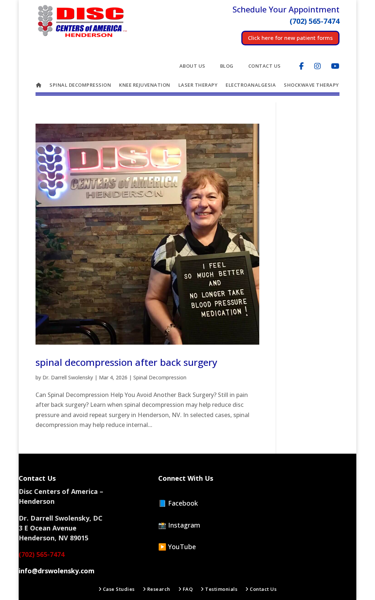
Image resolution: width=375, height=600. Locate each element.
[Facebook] (301, 66)
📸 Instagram (179, 525)
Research (158, 589)
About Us (192, 66)
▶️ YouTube (177, 546)
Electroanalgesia (251, 85)
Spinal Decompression (80, 85)
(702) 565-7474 (41, 554)
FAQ (187, 589)
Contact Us (264, 66)
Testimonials (220, 589)
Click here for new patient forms (290, 37)
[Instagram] (317, 66)
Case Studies (118, 589)
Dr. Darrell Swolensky (67, 377)
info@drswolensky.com (56, 570)
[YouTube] (335, 66)
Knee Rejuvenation (144, 85)
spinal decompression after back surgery (126, 362)
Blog (227, 66)
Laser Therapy (198, 85)
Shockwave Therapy (311, 85)
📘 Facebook (178, 503)
